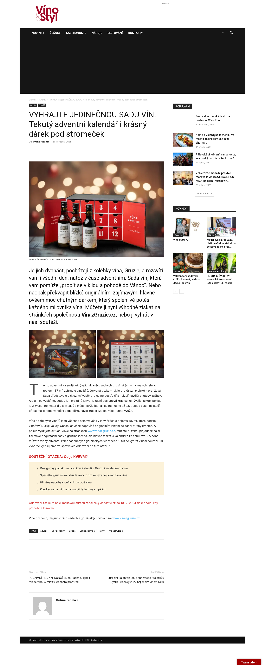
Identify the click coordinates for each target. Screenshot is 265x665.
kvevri (102, 530)
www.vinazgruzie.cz (101, 431)
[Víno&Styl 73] (188, 227)
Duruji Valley (58, 530)
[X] (42, 150)
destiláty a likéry (216, 271)
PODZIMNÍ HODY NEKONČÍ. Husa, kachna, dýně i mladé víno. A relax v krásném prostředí (59, 580)
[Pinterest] (51, 150)
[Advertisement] (132, 66)
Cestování (115, 33)
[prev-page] (175, 291)
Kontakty (135, 33)
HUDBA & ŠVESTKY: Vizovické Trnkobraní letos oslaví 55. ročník (219, 279)
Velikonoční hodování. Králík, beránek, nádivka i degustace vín (187, 279)
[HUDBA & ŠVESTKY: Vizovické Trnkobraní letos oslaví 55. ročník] (221, 263)
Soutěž (42, 105)
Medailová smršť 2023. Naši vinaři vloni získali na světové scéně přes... (221, 243)
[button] (231, 33)
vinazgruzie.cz (116, 530)
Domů (32, 99)
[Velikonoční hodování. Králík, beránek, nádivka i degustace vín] (188, 263)
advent (43, 530)
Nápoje (97, 33)
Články (55, 33)
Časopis (178, 235)
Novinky (38, 33)
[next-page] (181, 291)
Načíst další (203, 193)
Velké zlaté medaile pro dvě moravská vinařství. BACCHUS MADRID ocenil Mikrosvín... (215, 177)
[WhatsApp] (59, 150)
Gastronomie (76, 33)
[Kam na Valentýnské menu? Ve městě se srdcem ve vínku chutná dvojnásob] (183, 140)
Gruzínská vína (87, 530)
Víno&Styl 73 (180, 239)
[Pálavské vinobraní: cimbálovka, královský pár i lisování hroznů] (183, 159)
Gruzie (72, 530)
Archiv (42, 99)
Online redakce (41, 141)
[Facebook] (223, 33)
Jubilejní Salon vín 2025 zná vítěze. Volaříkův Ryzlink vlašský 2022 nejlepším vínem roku (136, 580)
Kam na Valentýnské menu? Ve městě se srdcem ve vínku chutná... (215, 138)
